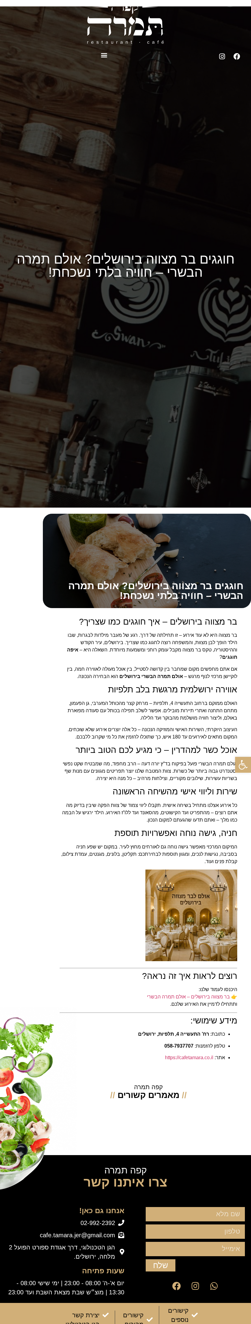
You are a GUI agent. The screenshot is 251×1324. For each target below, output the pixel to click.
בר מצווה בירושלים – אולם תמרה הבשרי (188, 996)
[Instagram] (222, 56)
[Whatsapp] (214, 1286)
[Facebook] (237, 56)
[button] (104, 55)
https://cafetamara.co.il (189, 1057)
